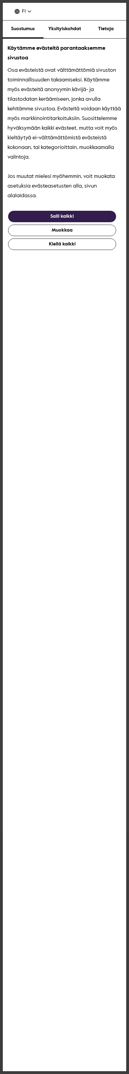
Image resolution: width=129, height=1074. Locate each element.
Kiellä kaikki (62, 244)
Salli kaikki (62, 216)
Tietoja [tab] (106, 29)
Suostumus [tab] (23, 29)
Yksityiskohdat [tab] (64, 29)
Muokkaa (62, 230)
